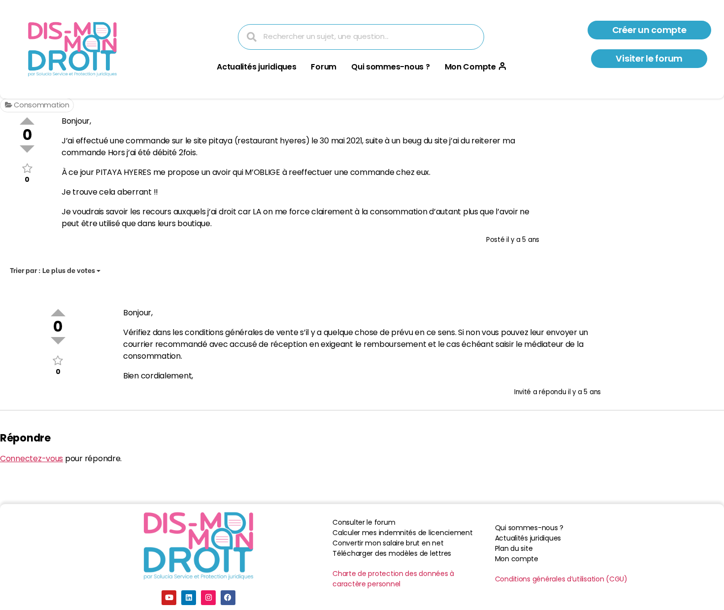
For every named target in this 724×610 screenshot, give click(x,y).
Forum (323, 66)
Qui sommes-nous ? (390, 66)
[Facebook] (228, 597)
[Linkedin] (188, 597)
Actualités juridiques (256, 66)
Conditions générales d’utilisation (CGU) (561, 579)
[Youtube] (169, 597)
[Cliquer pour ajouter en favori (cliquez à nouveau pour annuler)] (27, 168)
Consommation (40, 105)
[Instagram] (208, 597)
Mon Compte (470, 66)
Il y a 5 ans (522, 239)
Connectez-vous (31, 458)
